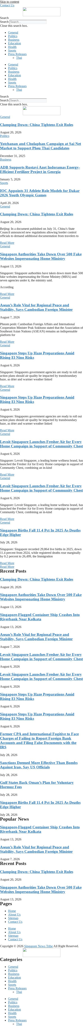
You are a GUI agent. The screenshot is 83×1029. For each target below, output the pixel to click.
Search (4, 21)
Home (12, 911)
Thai (19, 57)
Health (12, 47)
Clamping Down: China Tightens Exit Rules (36, 125)
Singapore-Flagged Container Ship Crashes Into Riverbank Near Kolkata (40, 617)
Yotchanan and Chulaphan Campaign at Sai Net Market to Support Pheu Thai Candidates (40, 146)
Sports (12, 50)
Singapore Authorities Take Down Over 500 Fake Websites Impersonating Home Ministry (41, 256)
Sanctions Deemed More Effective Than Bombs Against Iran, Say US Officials (39, 765)
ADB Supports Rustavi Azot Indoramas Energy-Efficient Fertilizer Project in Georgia (40, 169)
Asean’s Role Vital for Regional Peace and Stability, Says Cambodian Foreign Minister (36, 307)
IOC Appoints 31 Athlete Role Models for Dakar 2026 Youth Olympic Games (40, 193)
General (13, 32)
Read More (7, 242)
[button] (41, 18)
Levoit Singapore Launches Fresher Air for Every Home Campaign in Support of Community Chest (41, 444)
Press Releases (17, 54)
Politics (12, 36)
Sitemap (13, 918)
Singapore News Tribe (38, 946)
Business (13, 39)
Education (14, 43)
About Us (14, 914)
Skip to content (9, 1)
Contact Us (15, 921)
